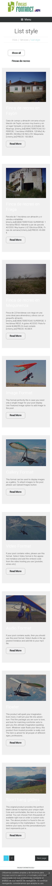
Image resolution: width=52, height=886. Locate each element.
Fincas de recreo (21, 61)
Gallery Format (19, 472)
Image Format (19, 392)
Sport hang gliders (23, 799)
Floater (12, 706)
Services (24, 40)
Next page (41, 858)
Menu (28, 19)
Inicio (14, 40)
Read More (15, 143)
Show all (16, 53)
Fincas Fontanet (23, 867)
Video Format (18, 546)
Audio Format (18, 628)
